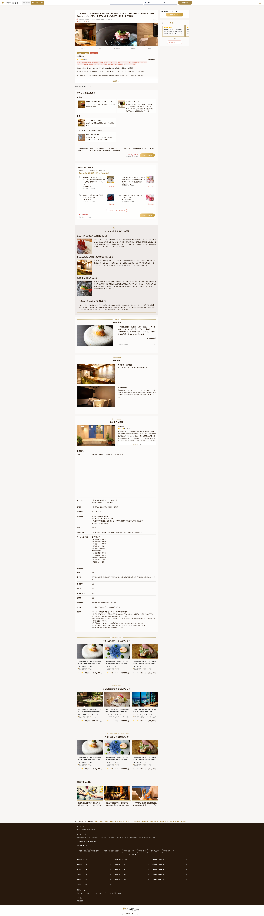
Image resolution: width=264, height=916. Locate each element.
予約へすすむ (146, 155)
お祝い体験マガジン (115, 893)
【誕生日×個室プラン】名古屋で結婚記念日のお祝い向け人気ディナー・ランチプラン (117, 804)
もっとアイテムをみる (116, 210)
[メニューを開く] (260, 3)
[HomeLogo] (132, 909)
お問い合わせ (91, 830)
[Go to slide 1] (90, 344)
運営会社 (95, 837)
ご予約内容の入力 (174, 15)
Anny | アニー (89, 893)
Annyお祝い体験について (84, 837)
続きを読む (116, 81)
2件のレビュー (174, 42)
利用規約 (111, 837)
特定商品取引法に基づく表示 (147, 837)
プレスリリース (103, 837)
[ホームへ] (10, 2)
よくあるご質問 (81, 830)
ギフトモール (80, 893)
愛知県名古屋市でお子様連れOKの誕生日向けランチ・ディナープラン (89, 804)
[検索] (185, 3)
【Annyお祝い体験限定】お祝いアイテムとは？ (93, 173)
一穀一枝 (121, 426)
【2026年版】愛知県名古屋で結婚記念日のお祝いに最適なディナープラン (145, 804)
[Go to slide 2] (91, 344)
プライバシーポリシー (122, 837)
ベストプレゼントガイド (102, 893)
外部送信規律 (133, 837)
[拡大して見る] (81, 104)
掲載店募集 (80, 901)
